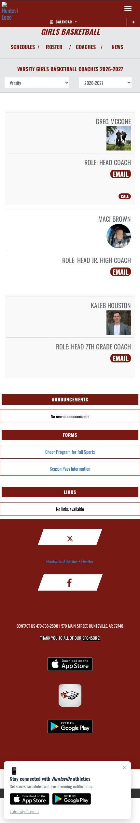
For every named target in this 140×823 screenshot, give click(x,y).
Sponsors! (91, 638)
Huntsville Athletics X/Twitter (70, 561)
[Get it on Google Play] (71, 799)
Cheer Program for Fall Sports (70, 451)
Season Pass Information (70, 468)
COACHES (86, 47)
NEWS (117, 47)
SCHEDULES (23, 47)
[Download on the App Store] (29, 799)
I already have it (24, 811)
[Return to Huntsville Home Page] (10, 8)
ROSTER (54, 47)
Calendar (64, 21)
